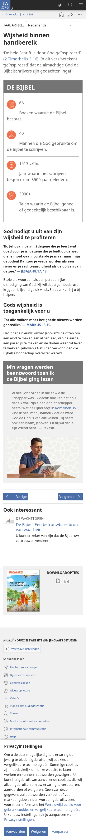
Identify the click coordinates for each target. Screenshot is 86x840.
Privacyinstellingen (19, 819)
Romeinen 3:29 (66, 408)
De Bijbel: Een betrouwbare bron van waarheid (47, 527)
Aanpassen (60, 831)
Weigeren (38, 831)
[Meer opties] (79, 14)
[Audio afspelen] (61, 14)
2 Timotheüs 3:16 (21, 59)
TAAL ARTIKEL (13, 25)
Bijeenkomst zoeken (19, 675)
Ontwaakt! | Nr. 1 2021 (19, 14)
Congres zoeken (16, 683)
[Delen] (70, 14)
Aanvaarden (15, 831)
